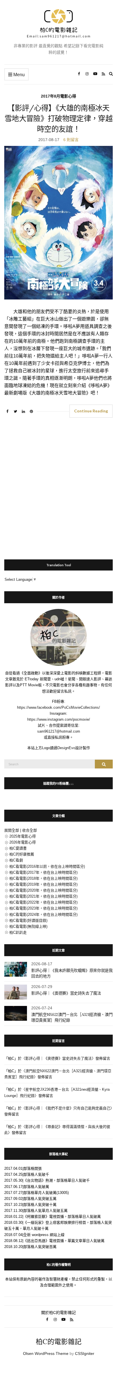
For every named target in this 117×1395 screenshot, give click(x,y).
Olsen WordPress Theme (45, 1353)
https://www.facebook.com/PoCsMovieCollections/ (58, 707)
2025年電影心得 (22, 836)
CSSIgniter (84, 1353)
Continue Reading (91, 410)
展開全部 (11, 830)
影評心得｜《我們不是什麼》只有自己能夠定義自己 (67, 1108)
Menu (18, 74)
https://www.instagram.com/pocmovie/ (58, 719)
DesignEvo (66, 748)
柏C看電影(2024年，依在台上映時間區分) (43, 914)
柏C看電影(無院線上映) (28, 926)
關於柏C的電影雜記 (58, 1312)
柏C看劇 (16, 860)
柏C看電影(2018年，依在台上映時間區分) (43, 878)
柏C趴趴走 (18, 932)
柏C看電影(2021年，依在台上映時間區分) (43, 896)
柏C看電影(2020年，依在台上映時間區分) (43, 890)
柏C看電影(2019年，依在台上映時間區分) (43, 884)
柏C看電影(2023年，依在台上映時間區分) (43, 908)
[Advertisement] (58, 486)
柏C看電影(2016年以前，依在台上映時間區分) (47, 866)
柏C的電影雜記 (59, 1341)
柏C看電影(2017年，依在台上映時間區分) (43, 872)
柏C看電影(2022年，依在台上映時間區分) (43, 902)
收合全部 (29, 830)
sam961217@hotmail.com (58, 731)
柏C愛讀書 (18, 848)
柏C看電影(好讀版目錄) (28, 920)
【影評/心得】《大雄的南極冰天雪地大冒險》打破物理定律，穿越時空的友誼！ (58, 118)
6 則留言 (71, 139)
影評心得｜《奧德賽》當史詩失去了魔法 (66, 993)
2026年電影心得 (22, 842)
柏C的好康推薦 (21, 854)
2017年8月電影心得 (58, 96)
